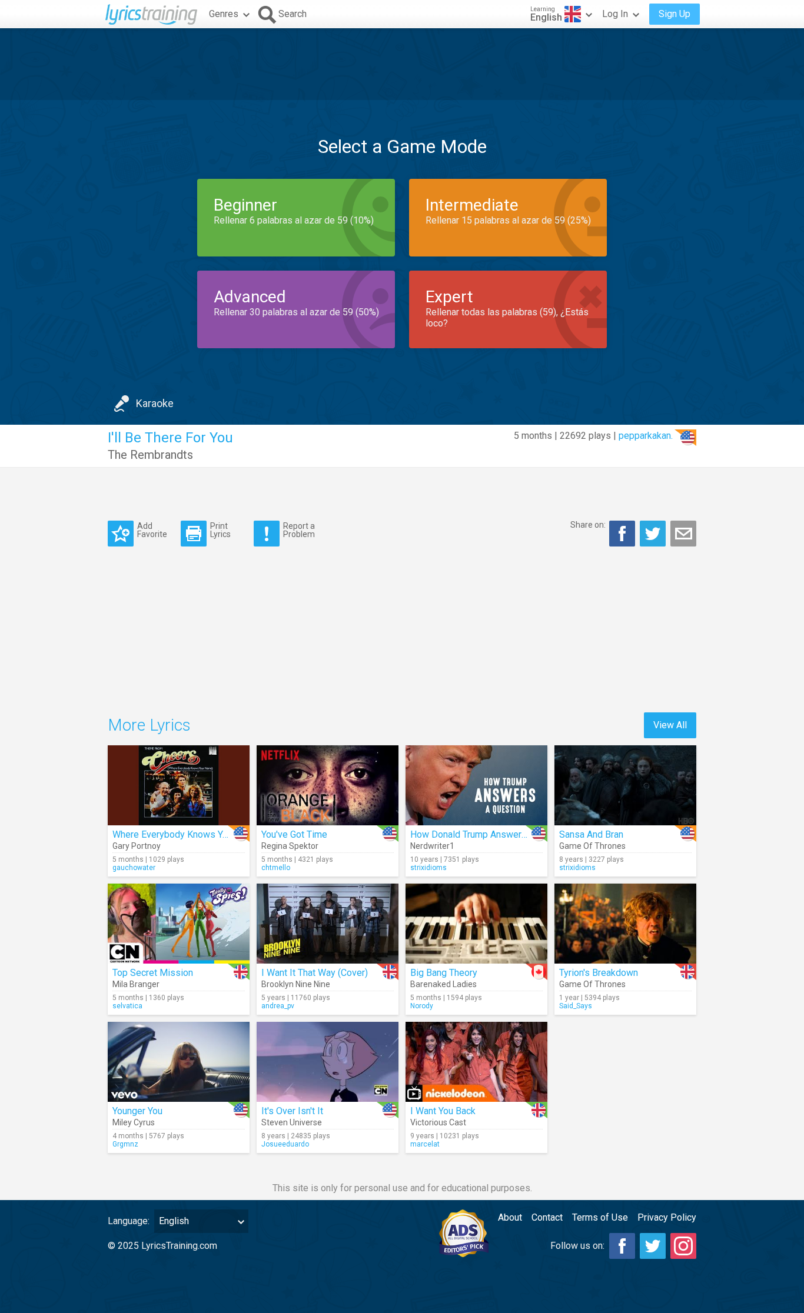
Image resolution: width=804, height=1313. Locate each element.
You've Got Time (294, 834)
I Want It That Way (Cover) (314, 972)
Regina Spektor (289, 846)
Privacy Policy (666, 1217)
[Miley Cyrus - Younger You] (179, 1062)
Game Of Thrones (592, 846)
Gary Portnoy (136, 846)
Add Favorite (152, 529)
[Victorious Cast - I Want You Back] (476, 1062)
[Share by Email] (683, 533)
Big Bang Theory (443, 972)
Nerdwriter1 (432, 846)
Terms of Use (600, 1217)
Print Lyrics (220, 529)
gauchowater (133, 868)
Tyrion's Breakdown (598, 972)
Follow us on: (577, 1245)
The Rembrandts (150, 455)
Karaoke (155, 403)
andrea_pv (277, 1006)
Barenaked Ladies (443, 984)
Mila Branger (136, 984)
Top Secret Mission (152, 972)
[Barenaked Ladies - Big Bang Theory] (476, 924)
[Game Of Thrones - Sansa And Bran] (625, 785)
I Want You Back (443, 1111)
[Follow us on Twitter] (653, 1246)
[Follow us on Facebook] (622, 1246)
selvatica (127, 1006)
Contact (547, 1217)
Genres (223, 13)
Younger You (137, 1111)
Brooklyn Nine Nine (295, 984)
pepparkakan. (646, 435)
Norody (421, 1006)
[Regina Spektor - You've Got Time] (327, 785)
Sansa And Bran (591, 834)
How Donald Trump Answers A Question (492, 834)
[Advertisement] (402, 64)
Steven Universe (291, 1122)
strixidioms (428, 868)
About (510, 1217)
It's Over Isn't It (292, 1111)
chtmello (275, 868)
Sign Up (674, 13)
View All (670, 725)
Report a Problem (299, 529)
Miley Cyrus (133, 1122)
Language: (128, 1221)
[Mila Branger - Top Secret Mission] (179, 924)
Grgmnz (125, 1144)
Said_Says (575, 1006)
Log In (615, 13)
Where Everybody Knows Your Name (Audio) (203, 834)
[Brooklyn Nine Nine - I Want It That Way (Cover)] (327, 924)
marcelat (425, 1144)
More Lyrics (149, 725)
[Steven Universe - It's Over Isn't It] (327, 1062)
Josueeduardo (285, 1144)
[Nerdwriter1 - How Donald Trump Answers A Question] (476, 785)
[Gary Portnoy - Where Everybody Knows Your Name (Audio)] (179, 785)
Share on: (588, 525)
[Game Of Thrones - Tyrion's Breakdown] (625, 924)
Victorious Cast (438, 1122)
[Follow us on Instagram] (683, 1246)
